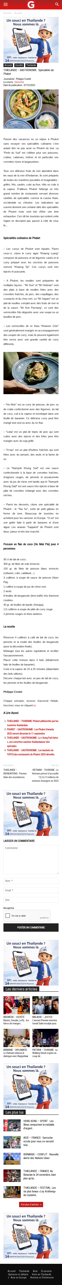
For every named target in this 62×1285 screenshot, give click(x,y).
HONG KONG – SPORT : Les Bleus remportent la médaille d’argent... (38, 1124)
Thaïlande (31, 65)
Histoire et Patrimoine (42, 1277)
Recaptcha (8, 908)
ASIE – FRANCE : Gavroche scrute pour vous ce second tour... (38, 1141)
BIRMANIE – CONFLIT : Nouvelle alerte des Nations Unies (41, 1156)
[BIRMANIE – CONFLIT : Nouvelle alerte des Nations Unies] (12, 1159)
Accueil (7, 13)
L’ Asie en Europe (17, 1277)
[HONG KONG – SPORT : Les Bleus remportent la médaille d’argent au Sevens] (12, 1125)
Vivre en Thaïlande (41, 1274)
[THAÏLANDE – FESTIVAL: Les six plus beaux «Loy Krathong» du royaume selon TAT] (12, 1192)
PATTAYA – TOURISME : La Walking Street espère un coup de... (45, 1053)
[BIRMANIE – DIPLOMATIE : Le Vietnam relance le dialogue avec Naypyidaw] (16, 1038)
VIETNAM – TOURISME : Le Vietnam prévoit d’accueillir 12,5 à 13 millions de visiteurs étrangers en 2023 (45, 775)
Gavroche (19, 82)
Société (19, 65)
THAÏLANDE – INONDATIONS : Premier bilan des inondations (15, 773)
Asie (35, 1271)
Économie (46, 1271)
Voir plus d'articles (30, 1204)
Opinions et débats (18, 1274)
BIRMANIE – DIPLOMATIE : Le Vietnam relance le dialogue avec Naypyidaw (15, 1053)
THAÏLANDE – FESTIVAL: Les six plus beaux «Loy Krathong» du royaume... (39, 1191)
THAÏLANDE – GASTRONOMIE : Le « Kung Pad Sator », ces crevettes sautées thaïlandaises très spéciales (32, 742)
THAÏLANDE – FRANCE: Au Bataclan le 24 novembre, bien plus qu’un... (39, 1174)
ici (34, 705)
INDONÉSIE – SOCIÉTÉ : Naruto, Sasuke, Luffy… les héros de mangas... (16, 1020)
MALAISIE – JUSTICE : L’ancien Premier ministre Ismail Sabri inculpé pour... (45, 1020)
